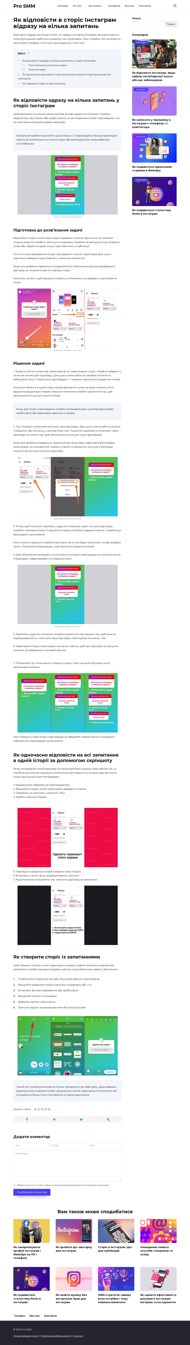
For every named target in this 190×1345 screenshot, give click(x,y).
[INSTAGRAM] (154, 66)
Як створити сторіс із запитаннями (44, 83)
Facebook (114, 6)
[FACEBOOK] (154, 160)
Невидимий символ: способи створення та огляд (156, 1250)
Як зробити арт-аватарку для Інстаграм (74, 1248)
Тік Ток (77, 6)
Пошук (136, 18)
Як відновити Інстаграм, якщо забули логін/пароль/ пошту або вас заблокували (153, 76)
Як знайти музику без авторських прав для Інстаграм (71, 1298)
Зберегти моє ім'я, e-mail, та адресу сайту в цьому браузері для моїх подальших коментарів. (63, 1185)
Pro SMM (24, 6)
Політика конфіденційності (56, 1336)
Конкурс (78, 1336)
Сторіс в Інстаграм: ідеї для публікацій (115, 1248)
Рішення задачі (37, 69)
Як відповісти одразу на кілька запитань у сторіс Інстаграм (59, 60)
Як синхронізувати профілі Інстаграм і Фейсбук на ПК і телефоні (27, 1252)
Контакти (145, 6)
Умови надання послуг (26, 1336)
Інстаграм (95, 6)
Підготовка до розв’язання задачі (47, 65)
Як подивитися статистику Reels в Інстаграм (151, 212)
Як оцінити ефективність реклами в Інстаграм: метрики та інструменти (158, 1298)
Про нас (129, 6)
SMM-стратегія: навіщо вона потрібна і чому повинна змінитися (114, 1298)
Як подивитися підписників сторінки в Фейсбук (152, 168)
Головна (63, 6)
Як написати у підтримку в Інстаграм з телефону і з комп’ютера (151, 123)
